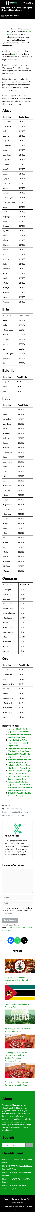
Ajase (7, 808)
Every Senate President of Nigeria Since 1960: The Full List (16, 980)
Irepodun (6, 812)
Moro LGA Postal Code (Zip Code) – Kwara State (20, 789)
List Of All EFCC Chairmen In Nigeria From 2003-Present (17, 1167)
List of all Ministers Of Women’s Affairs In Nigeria (14, 1187)
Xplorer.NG (21, 1206)
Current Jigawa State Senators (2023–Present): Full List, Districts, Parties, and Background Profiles (16, 1056)
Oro (22, 815)
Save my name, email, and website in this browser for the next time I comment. (18, 911)
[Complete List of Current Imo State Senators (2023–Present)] (20, 1071)
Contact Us (16, 1199)
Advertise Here (17, 1202)
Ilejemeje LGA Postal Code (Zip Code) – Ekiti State (19, 730)
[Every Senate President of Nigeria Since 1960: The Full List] (20, 966)
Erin (12, 808)
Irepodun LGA (16, 812)
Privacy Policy (26, 1199)
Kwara (7, 805)
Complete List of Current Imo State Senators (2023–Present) (17, 1083)
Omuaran (16, 815)
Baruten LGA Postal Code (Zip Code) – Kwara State (19, 755)
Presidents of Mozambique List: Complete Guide (17, 1005)
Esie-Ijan (18, 808)
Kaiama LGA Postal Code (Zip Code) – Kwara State (19, 783)
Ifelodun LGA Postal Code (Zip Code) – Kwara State (19, 766)
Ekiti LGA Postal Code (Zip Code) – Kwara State (19, 761)
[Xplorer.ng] (11, 3)
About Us (7, 1199)
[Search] (29, 1145)
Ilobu (24, 808)
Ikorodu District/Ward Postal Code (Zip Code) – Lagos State (19, 743)
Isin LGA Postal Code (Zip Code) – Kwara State (19, 777)
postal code (16, 54)
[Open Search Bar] (24, 3)
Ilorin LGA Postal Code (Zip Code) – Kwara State (20, 772)
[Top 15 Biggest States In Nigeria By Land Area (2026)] (20, 1017)
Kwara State (6, 815)
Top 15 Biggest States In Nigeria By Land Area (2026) (17, 1030)
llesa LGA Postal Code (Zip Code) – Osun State (19, 736)
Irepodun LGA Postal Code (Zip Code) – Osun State (19, 750)
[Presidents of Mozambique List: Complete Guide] (20, 993)
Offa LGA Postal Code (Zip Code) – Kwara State (19, 794)
